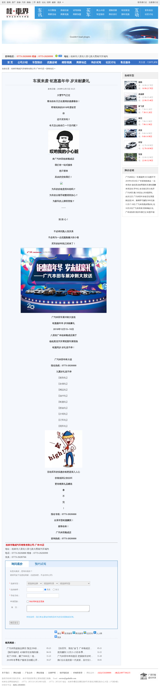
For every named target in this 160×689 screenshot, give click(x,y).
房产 (14, 2)
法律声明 (52, 673)
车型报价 (100, 14)
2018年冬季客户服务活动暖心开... (23, 660)
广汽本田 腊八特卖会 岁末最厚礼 (139, 193)
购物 (29, 2)
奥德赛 (141, 94)
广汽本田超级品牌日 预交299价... (23, 648)
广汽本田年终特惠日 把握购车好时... (75, 656)
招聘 (49, 2)
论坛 (44, 2)
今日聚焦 (52, 10)
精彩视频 (67, 62)
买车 (88, 12)
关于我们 (5, 673)
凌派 (140, 130)
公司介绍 (23, 62)
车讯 (40, 12)
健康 (54, 2)
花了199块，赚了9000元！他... (21, 656)
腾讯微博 (79, 633)
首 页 (10, 62)
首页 (4, 2)
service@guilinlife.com (67, 678)
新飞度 (141, 106)
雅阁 (140, 82)
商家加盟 (77, 14)
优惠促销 (52, 62)
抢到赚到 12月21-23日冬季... (71, 652)
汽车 (24, 2)
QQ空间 (89, 633)
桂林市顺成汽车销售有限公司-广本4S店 (27, 69)
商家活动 (52, 14)
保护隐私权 (64, 673)
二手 (34, 2)
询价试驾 (96, 62)
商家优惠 (64, 14)
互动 (137, 12)
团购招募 (113, 10)
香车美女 (149, 10)
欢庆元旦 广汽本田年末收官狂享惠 (139, 196)
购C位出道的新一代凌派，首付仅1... (75, 660)
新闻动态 (50, 69)
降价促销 (129, 170)
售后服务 (125, 62)
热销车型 (129, 75)
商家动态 (81, 62)
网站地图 (17, 673)
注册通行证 (153, 2)
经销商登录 (77, 673)
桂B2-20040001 (19, 685)
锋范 (140, 118)
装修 (19, 2)
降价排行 (113, 14)
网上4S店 (100, 10)
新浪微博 (68, 633)
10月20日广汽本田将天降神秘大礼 (139, 208)
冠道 (140, 154)
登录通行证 (142, 2)
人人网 (99, 633)
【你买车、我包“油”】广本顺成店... (75, 648)
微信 (59, 633)
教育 (39, 2)
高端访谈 (64, 10)
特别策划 (125, 10)
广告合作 (28, 673)
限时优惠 (125, 14)
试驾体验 (77, 10)
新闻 (9, 2)
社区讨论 (149, 14)
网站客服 (40, 673)
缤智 (140, 142)
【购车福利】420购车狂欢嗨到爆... (23, 652)
